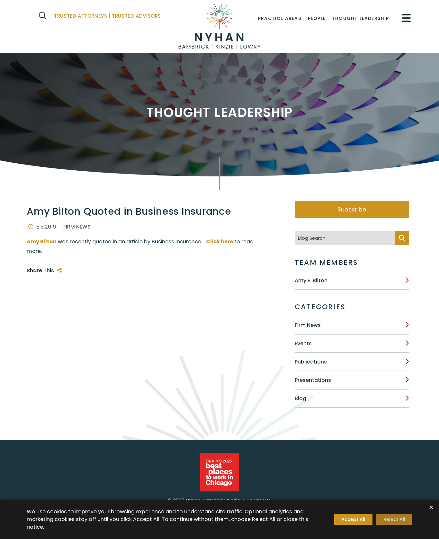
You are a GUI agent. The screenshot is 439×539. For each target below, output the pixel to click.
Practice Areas (279, 18)
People (317, 18)
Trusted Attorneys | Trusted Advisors (107, 16)
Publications (311, 361)
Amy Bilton (42, 241)
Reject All (394, 519)
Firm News (308, 325)
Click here (219, 241)
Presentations (313, 380)
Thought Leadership (360, 18)
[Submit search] (402, 238)
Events (303, 343)
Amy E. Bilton (311, 280)
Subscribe (351, 209)
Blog (300, 398)
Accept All (353, 519)
